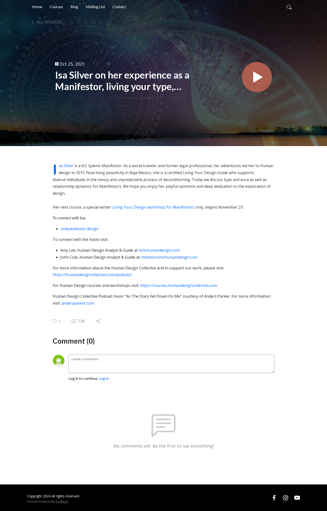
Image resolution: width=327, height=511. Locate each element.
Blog (74, 6)
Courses (56, 6)
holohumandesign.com (159, 250)
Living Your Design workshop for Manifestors (154, 207)
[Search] (289, 6)
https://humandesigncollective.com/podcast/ (92, 274)
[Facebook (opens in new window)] (274, 497)
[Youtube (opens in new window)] (297, 497)
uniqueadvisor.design (79, 228)
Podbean (62, 502)
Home (37, 6)
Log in (104, 378)
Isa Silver (66, 165)
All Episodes (49, 22)
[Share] (98, 321)
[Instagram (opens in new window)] (285, 497)
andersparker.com (78, 303)
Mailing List (95, 6)
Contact (119, 6)
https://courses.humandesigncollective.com (178, 285)
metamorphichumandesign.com (169, 257)
